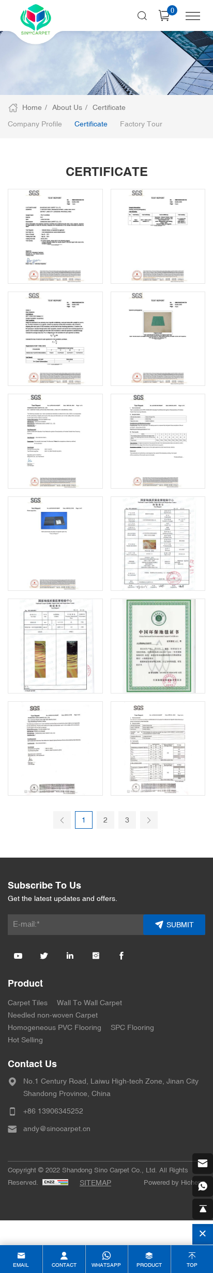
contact (64, 1265)
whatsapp (106, 1265)
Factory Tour (141, 124)
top (192, 1265)
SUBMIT (180, 925)
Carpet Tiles (28, 1002)
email (21, 1265)
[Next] (149, 820)
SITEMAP (95, 1183)
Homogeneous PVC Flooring (54, 1027)
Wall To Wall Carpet (89, 1002)
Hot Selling (25, 1040)
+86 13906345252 (53, 1111)
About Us (67, 107)
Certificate (109, 107)
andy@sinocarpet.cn (56, 1128)
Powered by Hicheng (174, 1183)
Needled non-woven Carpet (53, 1015)
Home (32, 107)
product (149, 1265)
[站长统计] (55, 1182)
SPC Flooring (132, 1027)
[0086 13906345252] (202, 1186)
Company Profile (35, 124)
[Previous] (62, 820)
